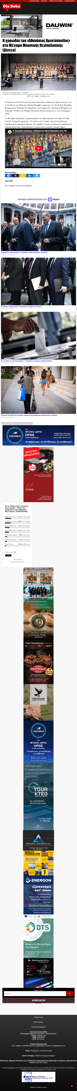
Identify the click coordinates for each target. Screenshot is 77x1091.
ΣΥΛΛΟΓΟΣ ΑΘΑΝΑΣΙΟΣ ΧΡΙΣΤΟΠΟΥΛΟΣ (17, 423)
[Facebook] (8, 175)
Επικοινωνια (70, 1)
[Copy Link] (22, 175)
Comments (17, 559)
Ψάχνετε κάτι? (38, 990)
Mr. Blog (40, 96)
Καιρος (44, 1)
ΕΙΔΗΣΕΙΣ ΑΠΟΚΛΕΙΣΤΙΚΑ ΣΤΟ (33, 199)
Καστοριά (47, 96)
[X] (15, 175)
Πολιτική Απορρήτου (38, 1027)
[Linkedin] (29, 175)
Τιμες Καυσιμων (56, 1)
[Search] (69, 993)
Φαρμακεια (34, 1)
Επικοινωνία (38, 1017)
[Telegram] (36, 175)
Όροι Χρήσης (38, 1022)
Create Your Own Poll (17, 562)
